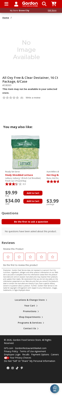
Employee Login (12, 354)
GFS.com (8, 348)
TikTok (17, 368)
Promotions (29, 311)
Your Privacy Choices (20, 357)
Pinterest (21, 368)
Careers (55, 354)
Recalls (25, 354)
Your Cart (29, 305)
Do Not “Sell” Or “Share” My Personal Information (29, 360)
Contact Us (29, 328)
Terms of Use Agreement (33, 351)
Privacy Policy (11, 351)
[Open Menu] (6, 4)
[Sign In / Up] (16, 3)
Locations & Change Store (30, 299)
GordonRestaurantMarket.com (30, 348)
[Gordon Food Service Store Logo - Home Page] (30, 4)
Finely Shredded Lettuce (19, 173)
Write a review (33, 97)
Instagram (12, 368)
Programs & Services (30, 322)
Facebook (8, 368)
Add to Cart (33, 193)
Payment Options (40, 354)
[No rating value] (11, 98)
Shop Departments (30, 316)
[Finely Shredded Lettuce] (25, 152)
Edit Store (52, 10)
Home (5, 17)
